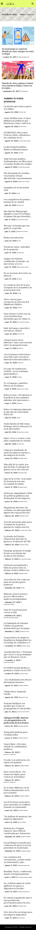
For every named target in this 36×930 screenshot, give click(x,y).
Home (22, 14)
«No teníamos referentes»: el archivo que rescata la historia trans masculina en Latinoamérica (17, 358)
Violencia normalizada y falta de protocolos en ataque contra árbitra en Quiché (16, 569)
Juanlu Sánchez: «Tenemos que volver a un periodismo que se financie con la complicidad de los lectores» (18, 657)
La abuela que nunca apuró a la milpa (18, 107)
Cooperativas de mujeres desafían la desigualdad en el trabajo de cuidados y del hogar (18, 641)
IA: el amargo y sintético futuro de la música (16, 384)
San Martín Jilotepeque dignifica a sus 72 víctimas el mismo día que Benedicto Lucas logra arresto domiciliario (18, 216)
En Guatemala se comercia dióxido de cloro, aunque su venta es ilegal (18, 51)
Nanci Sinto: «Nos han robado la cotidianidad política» (15, 746)
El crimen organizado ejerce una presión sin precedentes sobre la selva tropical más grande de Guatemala (18, 902)
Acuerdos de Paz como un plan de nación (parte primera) (17, 582)
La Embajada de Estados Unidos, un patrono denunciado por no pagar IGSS (17, 627)
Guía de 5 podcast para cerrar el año (15, 611)
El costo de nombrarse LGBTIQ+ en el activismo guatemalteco (16, 371)
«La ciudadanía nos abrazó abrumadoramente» (17, 680)
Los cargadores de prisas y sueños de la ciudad (17, 200)
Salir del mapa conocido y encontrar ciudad (17, 329)
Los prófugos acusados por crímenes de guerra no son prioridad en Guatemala (17, 845)
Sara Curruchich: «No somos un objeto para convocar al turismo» (15, 774)
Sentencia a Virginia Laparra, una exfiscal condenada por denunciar (17, 831)
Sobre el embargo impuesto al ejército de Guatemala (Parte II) (17, 412)
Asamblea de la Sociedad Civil (16, 188)
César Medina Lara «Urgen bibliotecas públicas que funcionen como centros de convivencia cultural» (18, 122)
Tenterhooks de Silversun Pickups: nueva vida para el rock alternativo (18, 426)
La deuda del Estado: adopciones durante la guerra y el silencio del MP (17, 539)
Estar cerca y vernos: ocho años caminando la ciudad (17, 439)
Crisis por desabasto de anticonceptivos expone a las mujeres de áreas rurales (17, 454)
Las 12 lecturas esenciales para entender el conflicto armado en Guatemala (17, 804)
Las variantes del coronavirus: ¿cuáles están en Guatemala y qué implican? (17, 861)
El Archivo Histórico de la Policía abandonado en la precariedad (16, 790)
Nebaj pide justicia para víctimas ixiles (16, 733)
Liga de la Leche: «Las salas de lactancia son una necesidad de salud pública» (17, 482)
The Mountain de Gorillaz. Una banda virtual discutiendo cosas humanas (18, 175)
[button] (2, 3)
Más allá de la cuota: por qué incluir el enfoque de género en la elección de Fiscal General (16, 468)
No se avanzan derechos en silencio (17, 274)
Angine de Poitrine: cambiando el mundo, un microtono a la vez (16, 261)
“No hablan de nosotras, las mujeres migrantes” (17, 817)
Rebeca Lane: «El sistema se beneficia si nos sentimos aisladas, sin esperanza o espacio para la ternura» (18, 399)
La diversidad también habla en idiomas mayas (16, 148)
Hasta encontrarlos (13, 237)
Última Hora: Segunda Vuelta (15, 692)
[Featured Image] (18, 36)
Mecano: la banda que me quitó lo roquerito (17, 226)
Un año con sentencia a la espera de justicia (17, 761)
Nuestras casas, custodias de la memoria (17, 248)
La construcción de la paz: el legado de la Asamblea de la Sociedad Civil (18, 287)
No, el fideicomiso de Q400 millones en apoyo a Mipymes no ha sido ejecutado (17, 887)
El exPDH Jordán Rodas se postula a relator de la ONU (17, 669)
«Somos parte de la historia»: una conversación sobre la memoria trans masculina (18, 344)
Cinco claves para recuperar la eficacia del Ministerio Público (16, 302)
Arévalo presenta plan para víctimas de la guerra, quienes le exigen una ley (18, 524)
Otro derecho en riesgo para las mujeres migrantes (18, 913)
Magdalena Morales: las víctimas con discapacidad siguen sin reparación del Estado (17, 511)
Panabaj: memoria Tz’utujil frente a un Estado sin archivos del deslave (17, 553)
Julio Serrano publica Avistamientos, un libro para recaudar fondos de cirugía (18, 161)
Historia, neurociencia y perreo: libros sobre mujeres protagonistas (16, 596)
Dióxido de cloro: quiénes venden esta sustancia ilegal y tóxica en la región (17, 85)
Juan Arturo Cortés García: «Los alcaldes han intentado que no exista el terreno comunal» (17, 317)
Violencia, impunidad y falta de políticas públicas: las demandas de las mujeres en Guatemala (18, 497)
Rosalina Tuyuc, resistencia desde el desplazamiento (17, 872)
